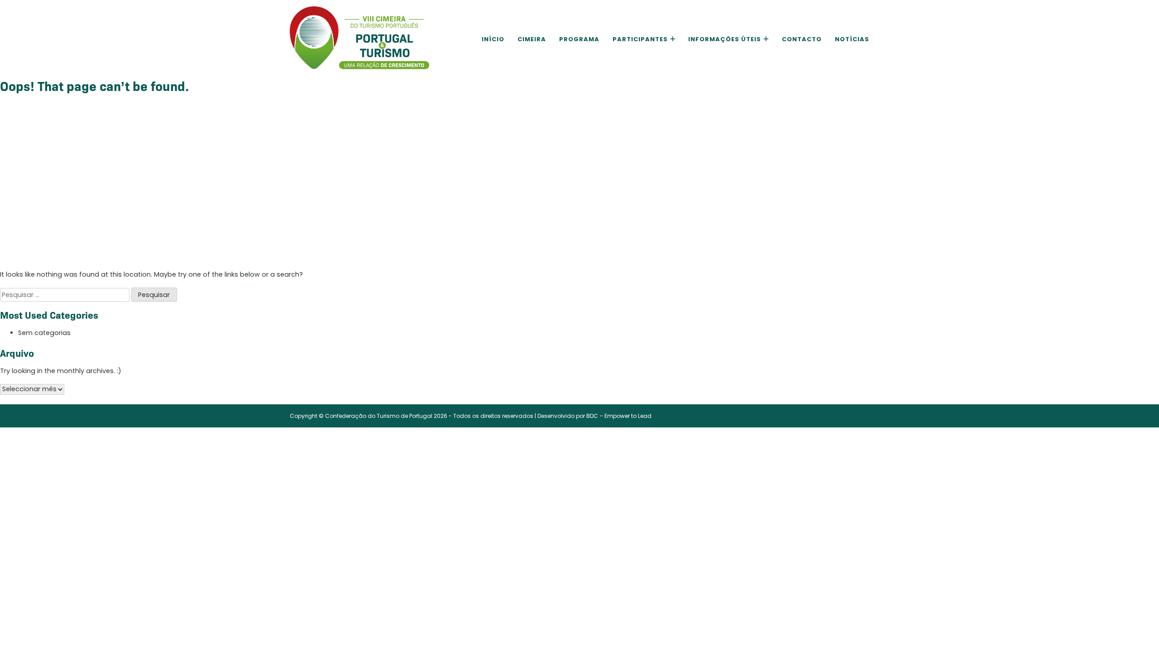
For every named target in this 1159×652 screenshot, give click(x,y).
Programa (579, 39)
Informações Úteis (724, 39)
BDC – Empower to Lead (618, 416)
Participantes (640, 39)
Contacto (802, 39)
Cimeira (531, 39)
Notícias (852, 39)
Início (493, 39)
